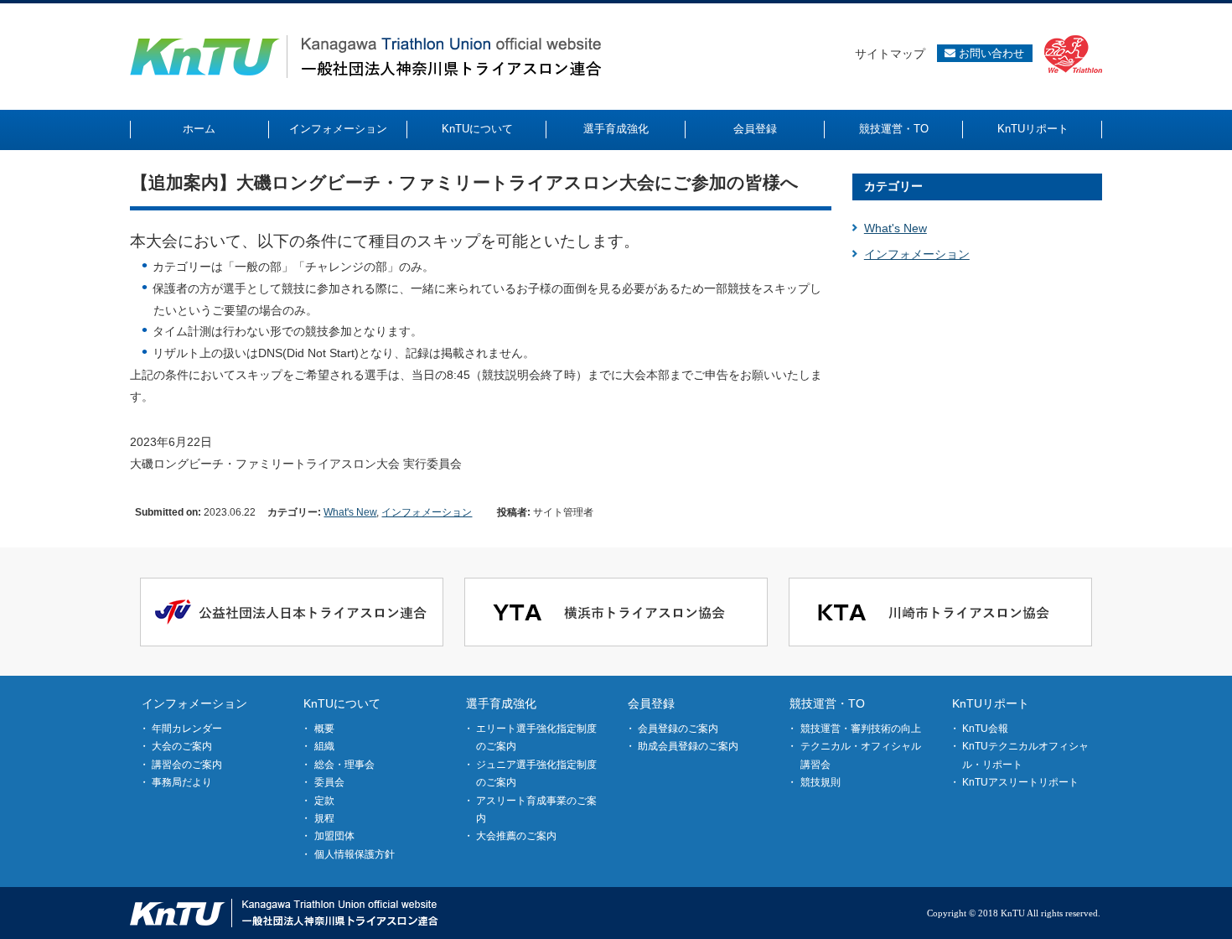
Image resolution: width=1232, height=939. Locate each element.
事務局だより (182, 782)
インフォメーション (426, 511)
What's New (350, 511)
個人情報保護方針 (354, 854)
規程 (324, 818)
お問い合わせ (989, 53)
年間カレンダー (187, 728)
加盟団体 (334, 836)
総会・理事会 (344, 764)
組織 (324, 746)
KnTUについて (341, 703)
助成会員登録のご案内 (688, 746)
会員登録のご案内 (678, 728)
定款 (324, 801)
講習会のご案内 (187, 764)
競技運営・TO (827, 703)
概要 (324, 728)
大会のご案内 (182, 746)
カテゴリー (893, 186)
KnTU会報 (985, 728)
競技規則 (820, 782)
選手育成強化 (501, 703)
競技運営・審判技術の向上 (860, 728)
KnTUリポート (990, 703)
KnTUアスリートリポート (1020, 782)
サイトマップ (890, 53)
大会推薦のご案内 (516, 836)
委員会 (329, 782)
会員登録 (651, 703)
